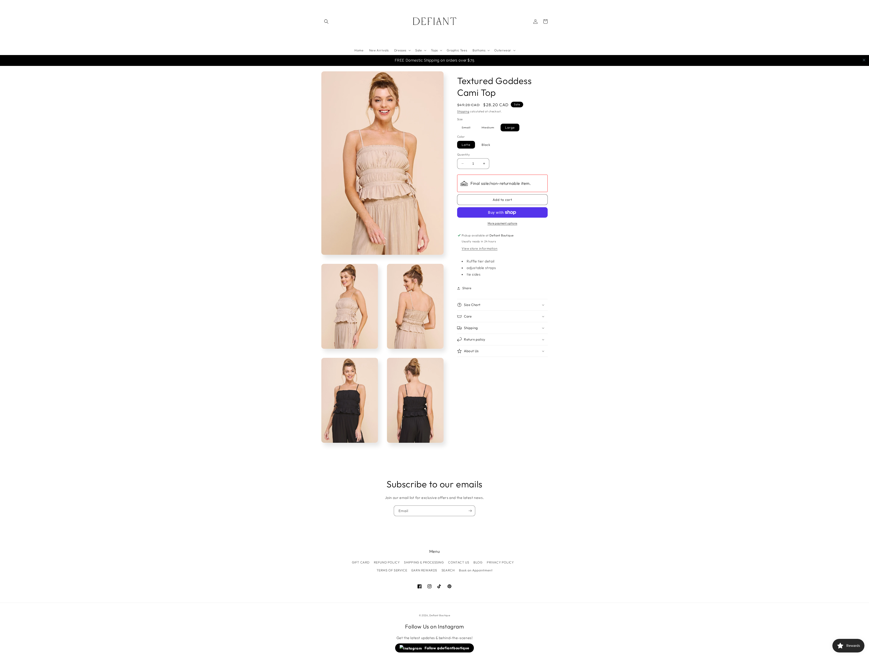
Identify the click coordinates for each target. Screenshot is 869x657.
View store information (479, 248)
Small (468, 128)
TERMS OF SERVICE (392, 570)
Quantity (463, 154)
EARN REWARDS (424, 570)
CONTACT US (458, 562)
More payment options (502, 223)
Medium (490, 128)
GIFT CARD (361, 562)
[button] (326, 21)
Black (486, 145)
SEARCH (448, 570)
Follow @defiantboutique (446, 648)
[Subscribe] (470, 510)
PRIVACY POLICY (500, 562)
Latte (466, 145)
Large (510, 127)
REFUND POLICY (387, 562)
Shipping (463, 111)
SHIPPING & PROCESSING (424, 562)
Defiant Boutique (439, 615)
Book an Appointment (475, 570)
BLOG (477, 562)
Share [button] (467, 288)
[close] (864, 60)
